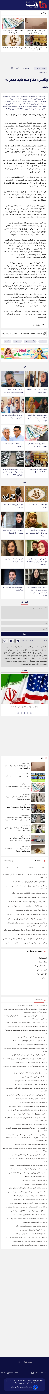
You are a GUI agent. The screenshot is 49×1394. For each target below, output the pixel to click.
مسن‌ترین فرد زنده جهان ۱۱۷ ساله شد (34, 1222)
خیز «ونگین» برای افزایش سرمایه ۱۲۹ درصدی (31, 1037)
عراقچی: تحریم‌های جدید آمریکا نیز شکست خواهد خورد (28, 1245)
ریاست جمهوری (30, 341)
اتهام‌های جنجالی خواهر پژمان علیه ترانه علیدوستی (27, 881)
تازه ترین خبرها (42, 974)
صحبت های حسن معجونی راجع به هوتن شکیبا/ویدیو (29, 1041)
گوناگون (44, 13)
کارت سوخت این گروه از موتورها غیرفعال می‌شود (30, 1099)
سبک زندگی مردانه (40, 966)
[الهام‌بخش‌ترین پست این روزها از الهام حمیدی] (36, 379)
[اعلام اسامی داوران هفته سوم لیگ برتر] (38, 777)
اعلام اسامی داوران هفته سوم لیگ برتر (18, 776)
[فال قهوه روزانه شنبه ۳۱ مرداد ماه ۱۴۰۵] (12, 494)
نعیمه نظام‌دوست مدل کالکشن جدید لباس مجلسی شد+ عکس (24, 938)
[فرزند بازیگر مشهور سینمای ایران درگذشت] (12, 433)
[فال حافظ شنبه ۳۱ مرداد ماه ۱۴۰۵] (13, 40)
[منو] (5, 5)
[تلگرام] (7, 333)
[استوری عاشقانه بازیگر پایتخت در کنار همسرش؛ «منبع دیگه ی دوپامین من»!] (36, 405)
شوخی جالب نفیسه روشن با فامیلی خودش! (14, 560)
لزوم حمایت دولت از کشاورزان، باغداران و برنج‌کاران (30, 1081)
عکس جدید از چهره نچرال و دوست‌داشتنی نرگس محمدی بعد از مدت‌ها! (36, 562)
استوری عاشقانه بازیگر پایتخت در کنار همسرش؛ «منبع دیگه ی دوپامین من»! (37, 418)
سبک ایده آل (42, 962)
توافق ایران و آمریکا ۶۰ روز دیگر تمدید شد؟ (24, 707)
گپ (45, 1373)
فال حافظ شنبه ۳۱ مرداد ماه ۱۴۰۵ (13, 48)
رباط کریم (17, 341)
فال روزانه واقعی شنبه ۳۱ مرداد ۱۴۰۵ (33, 1184)
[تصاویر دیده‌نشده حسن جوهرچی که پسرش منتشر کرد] (12, 379)
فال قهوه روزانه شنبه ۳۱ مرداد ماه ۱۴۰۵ (13, 506)
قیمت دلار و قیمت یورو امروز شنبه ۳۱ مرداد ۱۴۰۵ (13, 32)
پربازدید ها (38, 860)
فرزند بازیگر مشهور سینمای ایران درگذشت (12, 445)
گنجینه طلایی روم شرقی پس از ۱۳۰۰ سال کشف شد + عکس (27, 1173)
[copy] (45, 333)
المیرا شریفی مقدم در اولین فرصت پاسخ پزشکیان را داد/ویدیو (26, 1026)
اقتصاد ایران (42, 958)
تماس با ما (28, 1362)
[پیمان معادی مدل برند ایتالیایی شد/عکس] (12, 577)
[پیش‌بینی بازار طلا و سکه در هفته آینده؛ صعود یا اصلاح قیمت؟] (38, 849)
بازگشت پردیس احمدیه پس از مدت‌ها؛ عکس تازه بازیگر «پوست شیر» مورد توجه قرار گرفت (37, 591)
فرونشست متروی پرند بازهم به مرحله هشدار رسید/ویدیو (28, 1155)
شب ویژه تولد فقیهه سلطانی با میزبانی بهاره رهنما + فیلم (26, 919)
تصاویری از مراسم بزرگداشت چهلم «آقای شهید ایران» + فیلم (17, 829)
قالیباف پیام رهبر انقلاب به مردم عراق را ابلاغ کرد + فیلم (29, 1215)
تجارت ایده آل (42, 970)
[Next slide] (45, 688)
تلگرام (36, 1373)
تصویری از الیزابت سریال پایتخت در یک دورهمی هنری (26, 906)
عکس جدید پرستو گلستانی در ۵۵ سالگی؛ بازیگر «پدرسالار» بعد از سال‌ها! (36, 533)
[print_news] (16, 333)
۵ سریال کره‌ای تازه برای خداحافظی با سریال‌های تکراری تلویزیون (26, 1110)
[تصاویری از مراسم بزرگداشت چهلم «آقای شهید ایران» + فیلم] (38, 828)
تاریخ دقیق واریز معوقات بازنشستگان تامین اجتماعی (29, 1114)
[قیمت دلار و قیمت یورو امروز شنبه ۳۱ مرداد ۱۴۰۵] (13, 23)
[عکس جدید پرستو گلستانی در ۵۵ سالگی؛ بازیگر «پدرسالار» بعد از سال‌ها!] (36, 520)
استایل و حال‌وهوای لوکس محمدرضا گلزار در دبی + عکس (25, 914)
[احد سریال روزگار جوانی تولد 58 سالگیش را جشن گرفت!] (12, 405)
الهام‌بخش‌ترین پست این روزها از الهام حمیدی (37, 391)
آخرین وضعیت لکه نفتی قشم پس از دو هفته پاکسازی (29, 1241)
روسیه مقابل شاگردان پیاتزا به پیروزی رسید (32, 1230)
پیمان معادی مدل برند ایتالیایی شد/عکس (13, 588)
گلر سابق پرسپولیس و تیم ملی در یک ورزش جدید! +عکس (25, 943)
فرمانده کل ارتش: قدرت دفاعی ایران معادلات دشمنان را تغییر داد (25, 1237)
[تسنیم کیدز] (24, 354)
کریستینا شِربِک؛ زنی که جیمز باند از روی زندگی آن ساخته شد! (17, 798)
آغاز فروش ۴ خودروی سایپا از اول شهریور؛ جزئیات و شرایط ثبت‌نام (19, 839)
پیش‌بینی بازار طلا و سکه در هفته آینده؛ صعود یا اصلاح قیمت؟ (17, 850)
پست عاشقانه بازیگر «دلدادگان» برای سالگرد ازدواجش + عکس (24, 930)
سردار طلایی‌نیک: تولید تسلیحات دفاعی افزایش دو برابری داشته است (24, 1059)
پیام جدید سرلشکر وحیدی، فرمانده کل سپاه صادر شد (29, 1199)
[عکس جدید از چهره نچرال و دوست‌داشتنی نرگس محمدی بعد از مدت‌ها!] (36, 548)
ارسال (25, 634)
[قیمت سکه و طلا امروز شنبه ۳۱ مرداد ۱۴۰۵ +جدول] (36, 40)
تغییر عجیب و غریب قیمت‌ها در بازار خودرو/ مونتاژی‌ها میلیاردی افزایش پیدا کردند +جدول (13, 472)
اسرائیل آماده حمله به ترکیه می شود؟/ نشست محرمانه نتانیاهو (26, 1023)
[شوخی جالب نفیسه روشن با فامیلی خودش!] (12, 548)
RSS (18, 1362)
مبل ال (44, 977)
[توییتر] (3, 333)
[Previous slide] (4, 688)
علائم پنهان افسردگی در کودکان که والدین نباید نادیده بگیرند (27, 1169)
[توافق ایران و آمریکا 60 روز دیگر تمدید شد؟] (24, 689)
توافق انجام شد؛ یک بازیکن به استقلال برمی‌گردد (30, 1124)
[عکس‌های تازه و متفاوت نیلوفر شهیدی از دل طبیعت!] (12, 520)
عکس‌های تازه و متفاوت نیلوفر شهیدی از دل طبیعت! (13, 531)
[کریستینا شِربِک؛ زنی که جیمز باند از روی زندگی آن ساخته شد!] (38, 797)
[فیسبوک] (11, 333)
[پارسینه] (35, 5)
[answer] (17, 641)
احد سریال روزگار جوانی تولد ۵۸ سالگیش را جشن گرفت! (12, 416)
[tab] (31, 713)
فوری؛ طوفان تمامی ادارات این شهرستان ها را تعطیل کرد (36, 32)
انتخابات (42, 341)
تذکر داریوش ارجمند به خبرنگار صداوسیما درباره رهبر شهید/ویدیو (26, 1095)
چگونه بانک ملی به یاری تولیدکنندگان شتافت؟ (31, 1005)
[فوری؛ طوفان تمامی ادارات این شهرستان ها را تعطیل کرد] (36, 23)
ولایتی (7, 341)
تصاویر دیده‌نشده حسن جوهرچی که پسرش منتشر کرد (13, 391)
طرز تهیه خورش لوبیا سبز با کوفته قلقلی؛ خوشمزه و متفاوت (27, 1165)
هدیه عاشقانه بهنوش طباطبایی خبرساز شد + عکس (28, 893)
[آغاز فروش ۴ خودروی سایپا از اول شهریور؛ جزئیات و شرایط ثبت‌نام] (38, 839)
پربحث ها (7, 860)
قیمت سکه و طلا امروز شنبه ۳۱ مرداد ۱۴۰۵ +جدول (36, 49)
